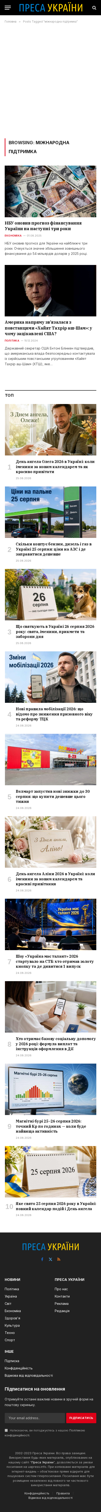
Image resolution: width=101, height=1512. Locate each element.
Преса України (42, 1462)
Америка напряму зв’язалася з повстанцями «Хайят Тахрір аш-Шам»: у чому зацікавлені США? (48, 327)
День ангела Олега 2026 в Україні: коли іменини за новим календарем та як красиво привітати (55, 466)
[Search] (93, 7)
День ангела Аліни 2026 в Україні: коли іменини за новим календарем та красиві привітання (55, 878)
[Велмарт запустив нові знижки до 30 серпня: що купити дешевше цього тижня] (50, 759)
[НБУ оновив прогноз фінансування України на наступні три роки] (50, 191)
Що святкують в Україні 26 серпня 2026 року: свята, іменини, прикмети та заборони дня (55, 631)
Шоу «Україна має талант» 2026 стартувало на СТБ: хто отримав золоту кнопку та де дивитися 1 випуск (55, 961)
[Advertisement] (50, 80)
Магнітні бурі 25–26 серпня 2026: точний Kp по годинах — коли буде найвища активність (51, 1126)
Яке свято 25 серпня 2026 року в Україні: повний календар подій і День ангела (56, 1206)
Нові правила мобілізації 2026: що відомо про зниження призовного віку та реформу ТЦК (54, 714)
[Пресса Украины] (51, 7)
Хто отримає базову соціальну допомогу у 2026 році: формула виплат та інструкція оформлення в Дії (56, 1043)
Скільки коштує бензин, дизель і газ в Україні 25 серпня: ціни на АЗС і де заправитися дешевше (53, 549)
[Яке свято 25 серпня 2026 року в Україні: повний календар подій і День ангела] (50, 1171)
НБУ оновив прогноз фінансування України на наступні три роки (43, 225)
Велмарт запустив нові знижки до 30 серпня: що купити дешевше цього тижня (52, 796)
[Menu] (8, 7)
